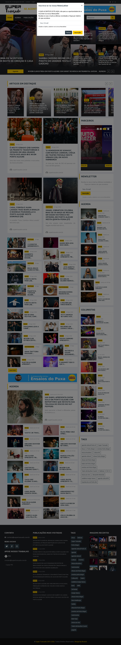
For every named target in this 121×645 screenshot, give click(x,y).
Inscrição (77, 32)
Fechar (68, 32)
